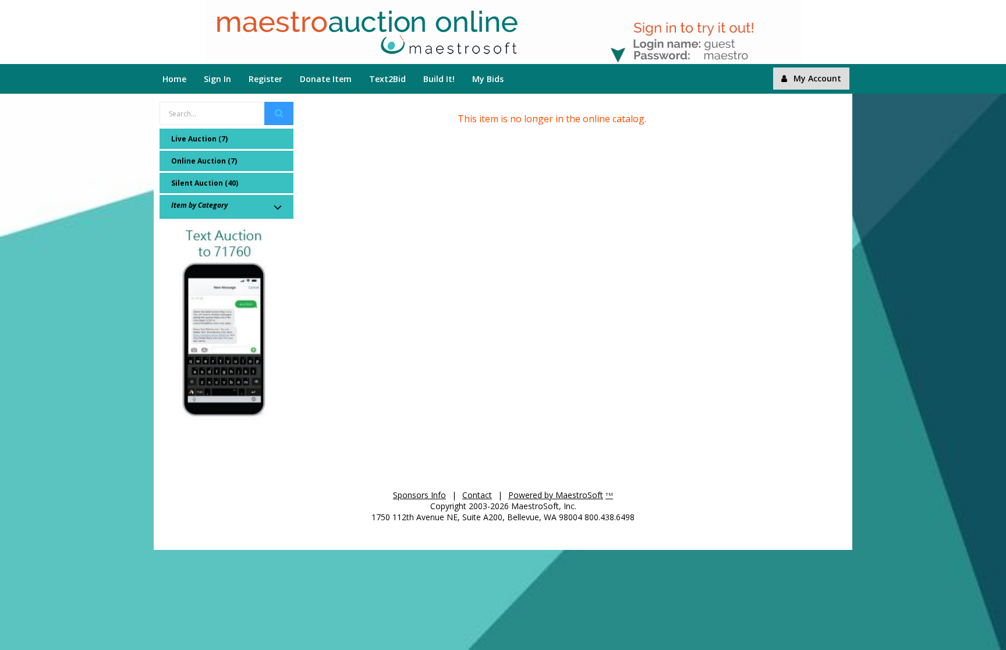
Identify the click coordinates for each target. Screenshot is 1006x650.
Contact (477, 494)
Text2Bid (387, 78)
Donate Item (326, 78)
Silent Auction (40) (204, 183)
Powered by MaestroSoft (555, 494)
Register (265, 78)
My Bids (488, 78)
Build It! (439, 78)
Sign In (217, 78)
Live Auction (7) (199, 139)
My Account (817, 78)
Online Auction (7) (204, 161)
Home (174, 78)
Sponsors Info (419, 494)
